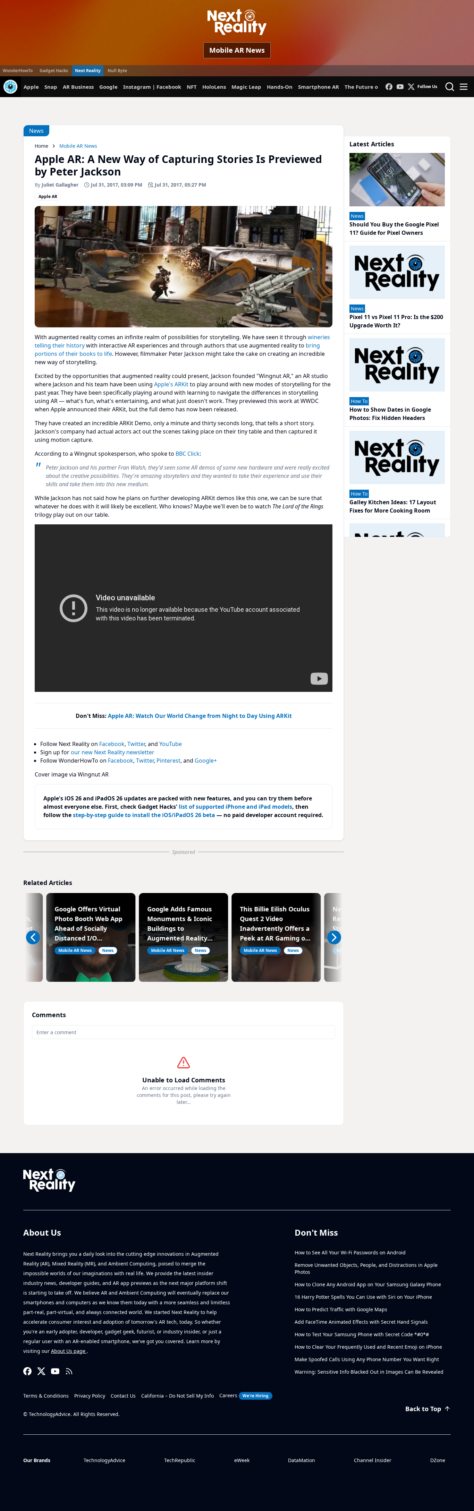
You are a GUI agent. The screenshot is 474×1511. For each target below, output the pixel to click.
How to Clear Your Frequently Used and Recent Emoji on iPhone (368, 1346)
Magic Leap (246, 86)
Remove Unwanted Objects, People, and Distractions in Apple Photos (366, 1268)
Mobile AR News (237, 50)
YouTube (170, 744)
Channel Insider (372, 1460)
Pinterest (168, 760)
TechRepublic (179, 1460)
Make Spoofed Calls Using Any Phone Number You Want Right (367, 1359)
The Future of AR (366, 86)
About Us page (69, 1351)
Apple (31, 86)
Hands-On (280, 86)
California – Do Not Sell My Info (177, 1395)
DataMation (301, 1460)
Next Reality (88, 71)
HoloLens (214, 86)
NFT (192, 86)
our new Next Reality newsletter (112, 752)
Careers (244, 1395)
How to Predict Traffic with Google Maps (341, 1309)
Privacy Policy (89, 1395)
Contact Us (123, 1395)
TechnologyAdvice (104, 1460)
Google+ (206, 760)
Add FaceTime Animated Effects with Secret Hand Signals (361, 1322)
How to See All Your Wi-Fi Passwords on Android (350, 1252)
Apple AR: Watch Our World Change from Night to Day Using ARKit (200, 716)
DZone (437, 1460)
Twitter (136, 744)
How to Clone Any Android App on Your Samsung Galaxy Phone (368, 1284)
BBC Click (188, 453)
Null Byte (117, 71)
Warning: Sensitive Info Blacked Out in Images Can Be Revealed (369, 1371)
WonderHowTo (18, 71)
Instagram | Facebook (152, 86)
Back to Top (423, 1409)
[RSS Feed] (69, 1371)
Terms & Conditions (46, 1395)
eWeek (241, 1460)
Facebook (112, 744)
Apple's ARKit (171, 384)
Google (108, 86)
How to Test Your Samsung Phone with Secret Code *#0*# (362, 1334)
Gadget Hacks (54, 71)
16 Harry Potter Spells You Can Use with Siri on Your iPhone (363, 1297)
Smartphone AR (318, 86)
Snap (50, 86)
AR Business (78, 86)
